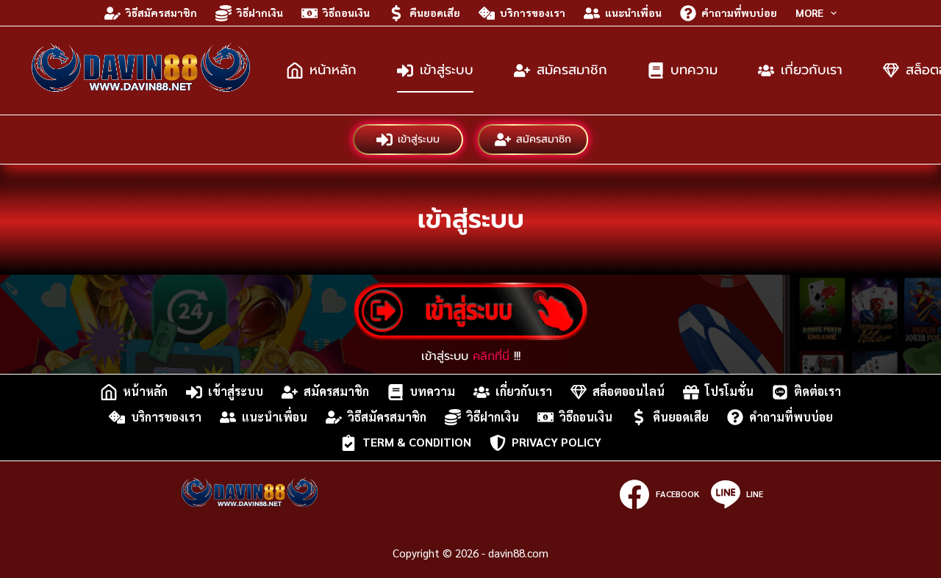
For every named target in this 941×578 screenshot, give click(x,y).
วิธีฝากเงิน (260, 12)
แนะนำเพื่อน (633, 12)
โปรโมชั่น (729, 392)
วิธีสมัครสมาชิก (161, 12)
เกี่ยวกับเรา (811, 69)
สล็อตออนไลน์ (629, 392)
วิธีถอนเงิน (346, 12)
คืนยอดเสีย (434, 12)
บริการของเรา (532, 12)
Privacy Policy (556, 442)
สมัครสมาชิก (572, 69)
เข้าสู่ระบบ (446, 69)
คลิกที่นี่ (491, 356)
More (809, 12)
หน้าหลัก (333, 69)
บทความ (694, 69)
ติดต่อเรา (817, 392)
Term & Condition (416, 442)
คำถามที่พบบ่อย (739, 12)
